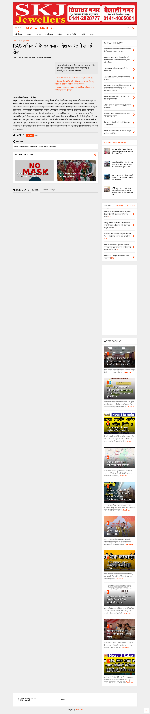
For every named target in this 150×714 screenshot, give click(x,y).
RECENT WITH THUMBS (115, 142)
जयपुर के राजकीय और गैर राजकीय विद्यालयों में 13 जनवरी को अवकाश (117, 599)
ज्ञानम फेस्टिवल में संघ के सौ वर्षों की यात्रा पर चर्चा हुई (74, 78)
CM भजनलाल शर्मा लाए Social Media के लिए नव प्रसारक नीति (118, 530)
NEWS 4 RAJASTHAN (40, 28)
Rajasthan (25, 41)
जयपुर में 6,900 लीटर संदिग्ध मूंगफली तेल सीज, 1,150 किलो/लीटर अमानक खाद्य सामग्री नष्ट (122, 177)
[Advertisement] (32, 78)
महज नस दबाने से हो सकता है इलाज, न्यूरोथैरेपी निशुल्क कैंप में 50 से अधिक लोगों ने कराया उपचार (122, 151)
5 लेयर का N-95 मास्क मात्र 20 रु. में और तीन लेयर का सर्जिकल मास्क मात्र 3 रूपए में (33, 175)
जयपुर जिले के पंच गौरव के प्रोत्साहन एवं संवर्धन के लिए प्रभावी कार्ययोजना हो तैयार (118, 361)
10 (108, 660)
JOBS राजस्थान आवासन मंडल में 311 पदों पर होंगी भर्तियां (117, 565)
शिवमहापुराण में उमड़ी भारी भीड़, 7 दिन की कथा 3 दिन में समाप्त (119, 634)
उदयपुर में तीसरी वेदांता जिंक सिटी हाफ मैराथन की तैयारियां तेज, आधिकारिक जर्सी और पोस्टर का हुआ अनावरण (122, 164)
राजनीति (82, 34)
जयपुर (39, 34)
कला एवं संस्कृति (71, 34)
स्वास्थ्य (92, 34)
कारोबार (59, 34)
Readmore (127, 372)
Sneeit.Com (79, 709)
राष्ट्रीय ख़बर (49, 34)
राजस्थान (29, 34)
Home (19, 34)
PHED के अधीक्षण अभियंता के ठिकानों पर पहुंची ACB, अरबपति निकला (119, 668)
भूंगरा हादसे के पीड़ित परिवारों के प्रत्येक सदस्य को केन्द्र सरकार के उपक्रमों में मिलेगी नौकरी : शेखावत (74, 82)
